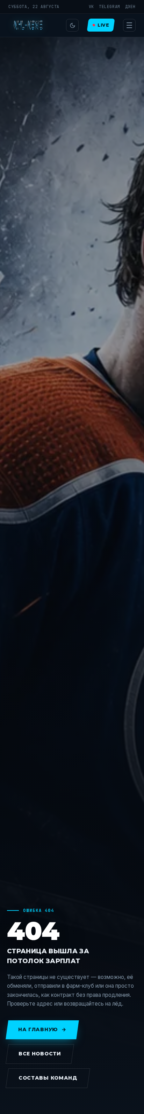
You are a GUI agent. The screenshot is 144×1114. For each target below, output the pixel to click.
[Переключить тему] (72, 25)
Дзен (130, 6)
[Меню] (129, 25)
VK (91, 6)
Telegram (109, 6)
